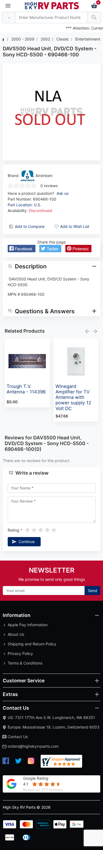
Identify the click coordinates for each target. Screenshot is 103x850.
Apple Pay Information (28, 624)
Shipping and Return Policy (32, 644)
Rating (13, 530)
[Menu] (8, 6)
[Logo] (52, 5)
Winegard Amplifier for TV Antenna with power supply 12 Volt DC (73, 397)
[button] (21, 248)
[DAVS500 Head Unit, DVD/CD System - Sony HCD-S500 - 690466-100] (52, 112)
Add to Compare (29, 226)
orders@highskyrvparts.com (33, 746)
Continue (27, 541)
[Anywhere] (9, 18)
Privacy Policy (20, 653)
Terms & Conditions (25, 663)
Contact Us (18, 736)
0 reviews (49, 185)
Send (92, 590)
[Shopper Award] (61, 761)
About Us (16, 634)
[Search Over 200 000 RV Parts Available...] (94, 18)
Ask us (62, 193)
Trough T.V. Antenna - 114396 (26, 389)
